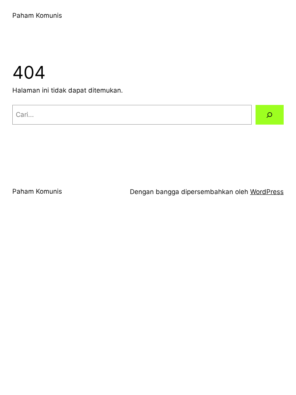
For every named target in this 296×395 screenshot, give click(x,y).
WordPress (267, 192)
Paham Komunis (37, 15)
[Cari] (270, 115)
